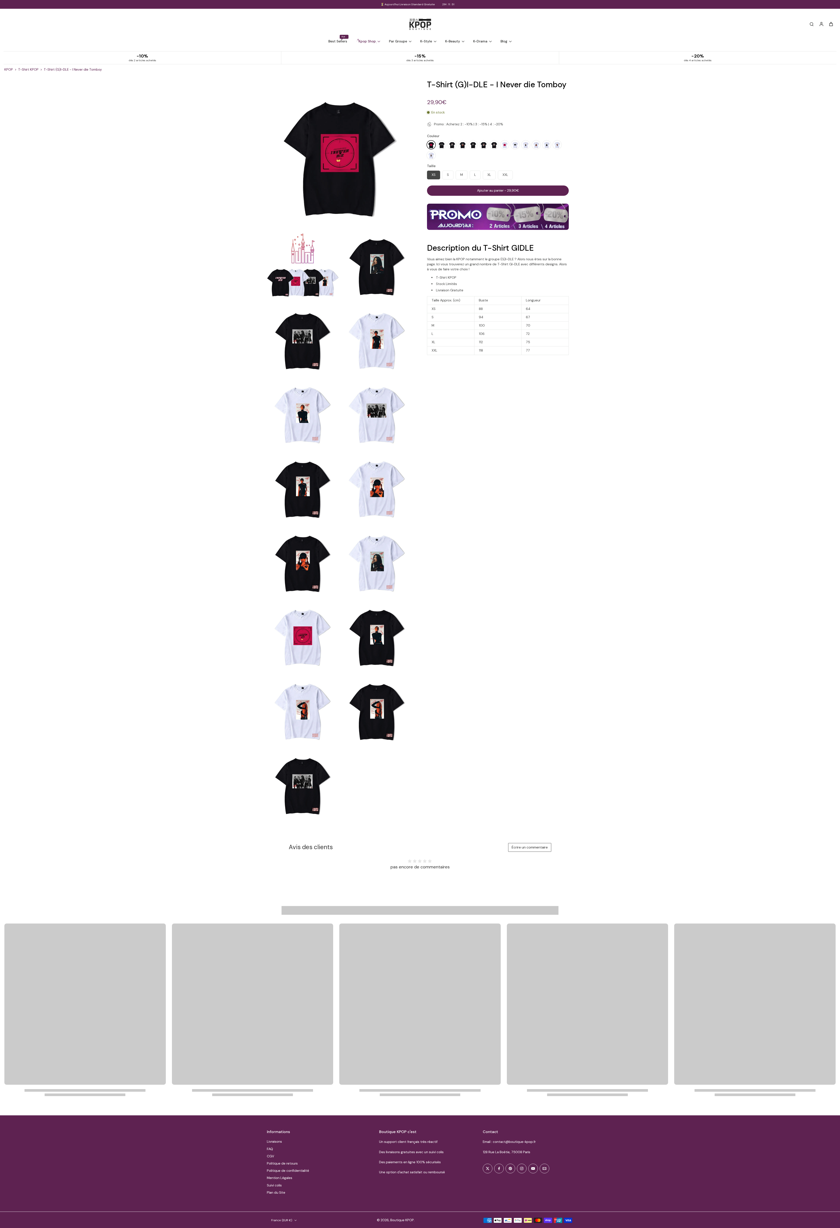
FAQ (270, 1149)
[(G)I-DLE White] (515, 145)
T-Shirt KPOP (28, 69)
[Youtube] (533, 1168)
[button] (498, 190)
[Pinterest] (510, 1168)
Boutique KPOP (402, 1220)
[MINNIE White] (536, 145)
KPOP (8, 69)
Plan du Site (276, 1192)
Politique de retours (282, 1163)
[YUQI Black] (484, 145)
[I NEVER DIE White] (504, 145)
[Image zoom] (340, 153)
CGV (270, 1156)
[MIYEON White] (526, 145)
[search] (811, 23)
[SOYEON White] (546, 145)
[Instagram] (522, 1168)
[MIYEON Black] (452, 145)
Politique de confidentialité (288, 1171)
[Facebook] (499, 1168)
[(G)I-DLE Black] (442, 145)
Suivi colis (274, 1185)
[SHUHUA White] (431, 155)
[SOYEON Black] (473, 145)
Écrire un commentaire (530, 847)
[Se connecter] (821, 23)
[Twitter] (487, 1168)
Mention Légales (279, 1178)
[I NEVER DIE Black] (431, 145)
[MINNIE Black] (462, 145)
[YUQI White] (557, 145)
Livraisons (274, 1141)
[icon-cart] (831, 23)
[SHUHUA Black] (494, 145)
